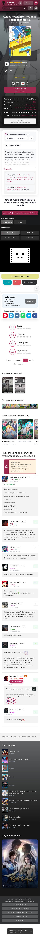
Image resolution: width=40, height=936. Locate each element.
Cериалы (14, 737)
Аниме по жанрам (24, 737)
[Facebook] (34, 315)
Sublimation (32, 115)
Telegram (30, 301)
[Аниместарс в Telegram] (36, 8)
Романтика (19, 108)
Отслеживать (20, 121)
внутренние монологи (18, 179)
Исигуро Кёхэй (31, 105)
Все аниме (20, 920)
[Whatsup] (23, 315)
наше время (19, 177)
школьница (10, 177)
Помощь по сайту (20, 905)
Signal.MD (24, 115)
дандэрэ (9, 181)
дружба (29, 179)
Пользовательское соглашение (20, 908)
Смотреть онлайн (20, 90)
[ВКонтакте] (17, 315)
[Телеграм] (11, 315)
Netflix (19, 175)
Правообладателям (20, 916)
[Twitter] (28, 315)
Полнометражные (30, 110)
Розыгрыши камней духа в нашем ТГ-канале (17, 931)
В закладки (31, 282)
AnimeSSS (5, 737)
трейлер (11, 71)
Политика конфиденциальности (20, 912)
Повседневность (30, 108)
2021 (34, 102)
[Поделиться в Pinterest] (5, 315)
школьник (26, 175)
